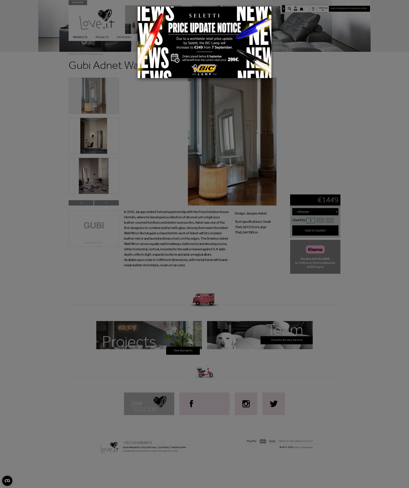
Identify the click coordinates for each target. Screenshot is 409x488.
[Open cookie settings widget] (7, 481)
